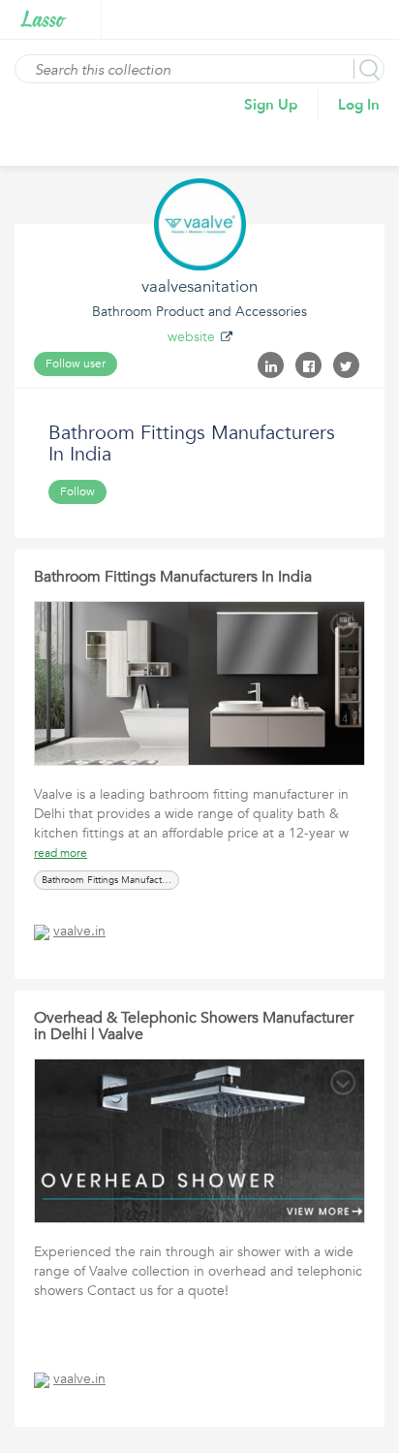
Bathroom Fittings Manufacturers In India (173, 576)
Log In (359, 104)
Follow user (76, 363)
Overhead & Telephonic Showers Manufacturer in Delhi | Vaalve (193, 1026)
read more (60, 853)
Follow (77, 491)
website (191, 337)
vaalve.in (79, 931)
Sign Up (271, 104)
